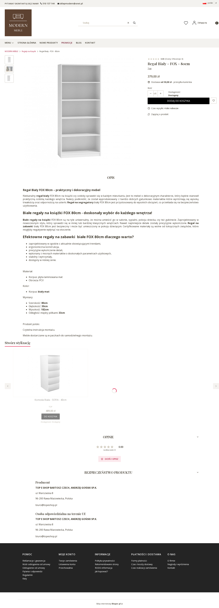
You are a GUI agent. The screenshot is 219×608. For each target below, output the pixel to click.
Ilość (150, 88)
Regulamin (27, 575)
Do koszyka (50, 416)
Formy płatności (139, 560)
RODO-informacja (103, 567)
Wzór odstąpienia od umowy (36, 564)
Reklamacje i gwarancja (33, 560)
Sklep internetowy (108, 603)
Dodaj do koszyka (178, 101)
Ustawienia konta (67, 564)
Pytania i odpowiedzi (32, 571)
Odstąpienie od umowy (33, 567)
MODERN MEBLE (11, 51)
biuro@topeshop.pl (46, 505)
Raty (24, 578)
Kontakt (171, 567)
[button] (134, 22)
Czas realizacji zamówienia (144, 567)
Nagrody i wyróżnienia (178, 564)
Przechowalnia (66, 567)
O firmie (171, 560)
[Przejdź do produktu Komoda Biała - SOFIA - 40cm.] (50, 373)
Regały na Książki (29, 51)
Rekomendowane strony (107, 564)
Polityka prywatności (105, 560)
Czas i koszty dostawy (142, 564)
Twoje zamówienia (68, 560)
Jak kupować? (101, 571)
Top (150, 68)
